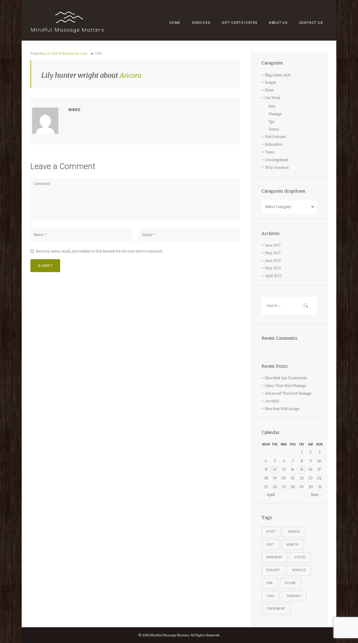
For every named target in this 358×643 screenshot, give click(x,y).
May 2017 (273, 253)
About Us (278, 23)
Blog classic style (74, 53)
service (299, 570)
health (292, 544)
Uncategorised (276, 160)
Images (270, 82)
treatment (276, 608)
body (270, 531)
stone (290, 583)
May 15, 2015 (49, 53)
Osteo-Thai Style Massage (285, 385)
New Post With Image (282, 409)
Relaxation (273, 144)
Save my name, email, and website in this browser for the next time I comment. (99, 251)
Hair (271, 106)
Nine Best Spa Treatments (286, 378)
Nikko (75, 110)
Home (174, 23)
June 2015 (273, 260)
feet (270, 544)
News (269, 90)
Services (201, 23)
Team (269, 152)
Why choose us (277, 167)
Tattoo (273, 129)
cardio (294, 531)
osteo (300, 557)
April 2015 (273, 276)
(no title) (272, 401)
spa (269, 583)
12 (275, 469)
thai (270, 596)
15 (301, 469)
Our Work (272, 98)
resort (273, 570)
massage (274, 557)
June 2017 (273, 245)
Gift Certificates (240, 23)
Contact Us (311, 23)
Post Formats (275, 136)
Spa (271, 121)
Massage (275, 114)
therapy (293, 596)
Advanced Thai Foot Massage (288, 393)
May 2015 (273, 268)
